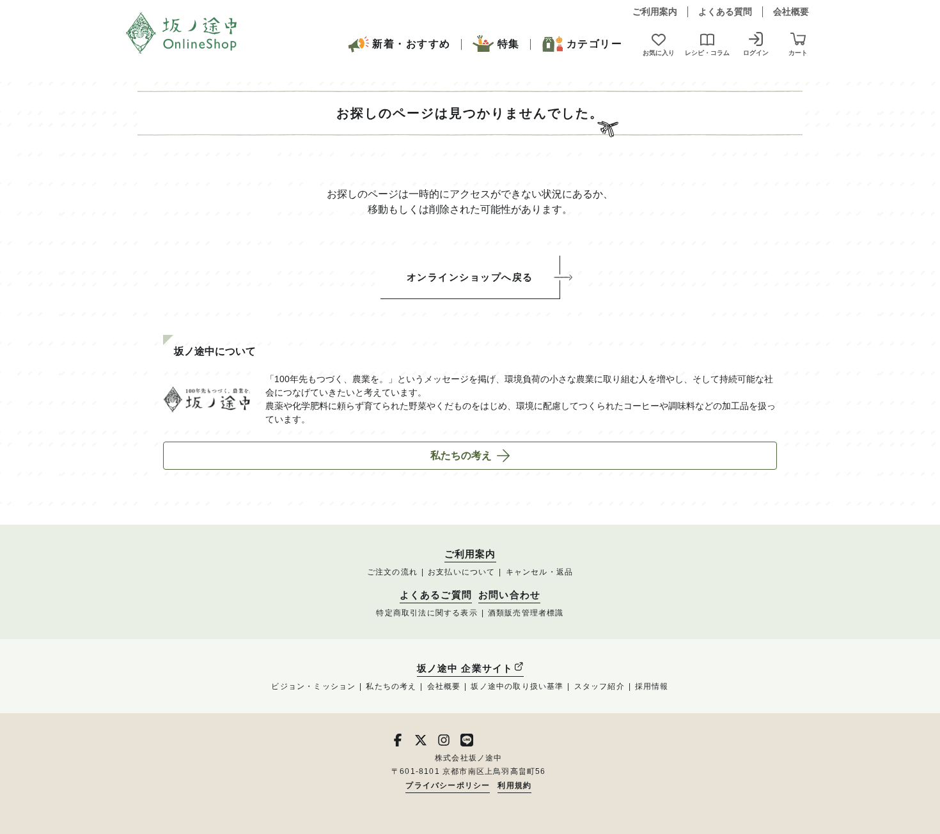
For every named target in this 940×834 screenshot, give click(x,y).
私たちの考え (461, 455)
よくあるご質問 (436, 595)
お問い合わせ (509, 595)
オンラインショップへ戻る (470, 277)
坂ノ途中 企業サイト (465, 668)
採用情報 (652, 686)
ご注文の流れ (392, 572)
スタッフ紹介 (599, 686)
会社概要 (791, 11)
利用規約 (514, 785)
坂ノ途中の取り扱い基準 (517, 686)
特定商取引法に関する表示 (426, 612)
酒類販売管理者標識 (526, 612)
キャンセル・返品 (540, 572)
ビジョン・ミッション (313, 686)
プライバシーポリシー (447, 785)
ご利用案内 (654, 11)
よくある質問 (725, 11)
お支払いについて (462, 572)
